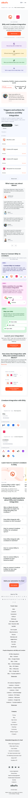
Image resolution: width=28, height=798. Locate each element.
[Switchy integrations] (8, 425)
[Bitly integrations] (18, 425)
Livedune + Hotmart (14, 685)
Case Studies (14, 748)
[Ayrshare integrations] (3, 451)
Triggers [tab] (16, 125)
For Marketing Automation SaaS (14, 755)
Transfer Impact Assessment (14, 777)
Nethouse (13, 619)
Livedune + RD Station (14, 695)
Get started (14, 585)
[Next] (15, 245)
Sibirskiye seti (13, 637)
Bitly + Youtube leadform (14, 673)
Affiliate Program (14, 731)
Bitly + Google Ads (14, 671)
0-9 (2, 596)
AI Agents (14, 734)
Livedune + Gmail (14, 690)
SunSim (14, 644)
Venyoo (14, 634)
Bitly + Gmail (14, 661)
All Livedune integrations (14, 682)
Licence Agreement (14, 771)
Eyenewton (14, 614)
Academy (14, 722)
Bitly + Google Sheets (14, 659)
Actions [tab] (4, 128)
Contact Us (14, 782)
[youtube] (15, 767)
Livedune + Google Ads (14, 700)
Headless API (14, 760)
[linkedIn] (12, 767)
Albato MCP (14, 758)
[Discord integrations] (8, 451)
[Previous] (12, 245)
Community (14, 729)
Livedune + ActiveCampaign (14, 692)
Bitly (12, 7)
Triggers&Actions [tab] (7, 125)
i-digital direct (13, 639)
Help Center (14, 720)
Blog (14, 717)
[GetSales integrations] (13, 451)
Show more (14, 178)
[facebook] (9, 767)
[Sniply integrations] (13, 456)
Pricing (14, 715)
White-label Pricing (14, 746)
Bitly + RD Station (14, 666)
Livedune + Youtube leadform (14, 702)
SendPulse (13, 646)
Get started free (14, 346)
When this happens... (10, 371)
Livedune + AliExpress (14, 697)
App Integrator (14, 724)
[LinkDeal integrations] (23, 451)
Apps (10, 7)
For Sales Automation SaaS (14, 753)
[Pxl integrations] (3, 425)
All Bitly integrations (14, 654)
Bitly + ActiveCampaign (14, 664)
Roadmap (14, 727)
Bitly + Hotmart (14, 656)
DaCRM (14, 626)
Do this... (7, 379)
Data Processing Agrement (14, 775)
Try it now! (24, 143)
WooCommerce (14, 632)
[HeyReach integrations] (18, 451)
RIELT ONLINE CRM (13, 624)
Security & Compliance (14, 751)
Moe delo (13, 642)
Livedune (13, 611)
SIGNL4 (14, 616)
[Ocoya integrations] (3, 456)
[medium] (18, 767)
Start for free (14, 33)
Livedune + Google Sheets (14, 687)
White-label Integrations (14, 743)
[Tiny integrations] (13, 425)
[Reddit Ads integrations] (8, 456)
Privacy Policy (14, 773)
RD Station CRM (13, 621)
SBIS (13, 609)
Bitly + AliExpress (14, 668)
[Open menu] (25, 2)
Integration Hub (4, 7)
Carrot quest (13, 629)
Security (14, 779)
